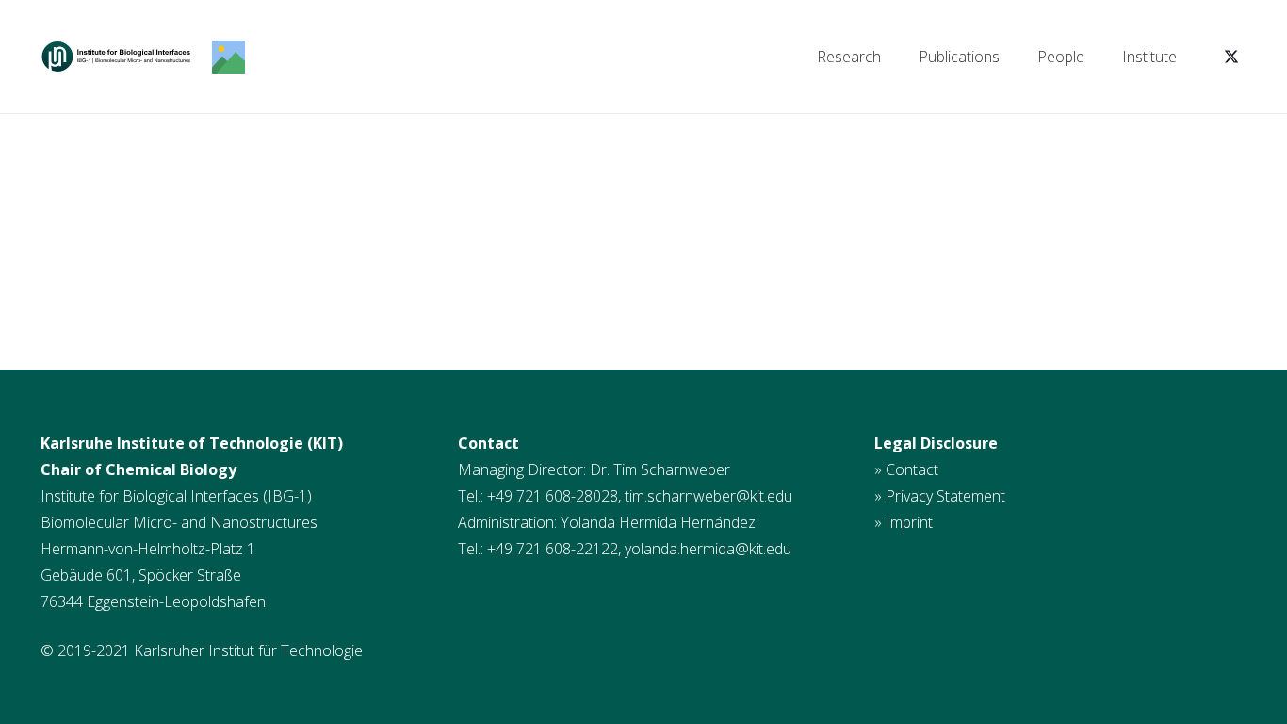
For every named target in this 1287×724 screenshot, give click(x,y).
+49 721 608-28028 (552, 495)
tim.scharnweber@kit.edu (708, 495)
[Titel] (116, 57)
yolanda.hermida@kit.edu (708, 548)
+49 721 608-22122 (552, 548)
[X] (1231, 56)
